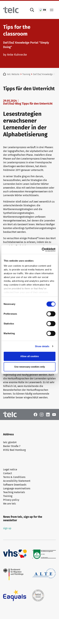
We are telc (9, 503)
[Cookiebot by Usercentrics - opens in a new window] (42, 250)
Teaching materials (14, 492)
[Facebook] (35, 414)
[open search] (32, 10)
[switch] (50, 313)
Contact (7, 473)
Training (7, 496)
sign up (7, 528)
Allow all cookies (29, 356)
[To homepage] (11, 10)
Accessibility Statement (16, 480)
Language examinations (16, 488)
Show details (42, 346)
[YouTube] (54, 414)
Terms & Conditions (14, 477)
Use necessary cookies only (29, 366)
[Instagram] (41, 414)
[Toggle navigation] (51, 10)
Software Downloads (14, 484)
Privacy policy (11, 499)
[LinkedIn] (48, 414)
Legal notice (10, 469)
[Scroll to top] (52, 612)
